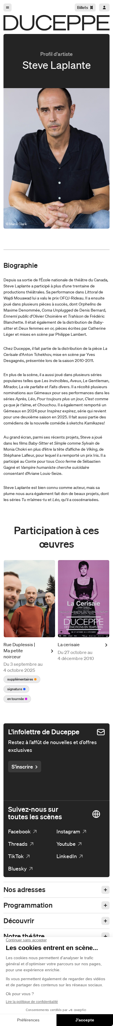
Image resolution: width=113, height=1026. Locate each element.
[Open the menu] (7, 7)
